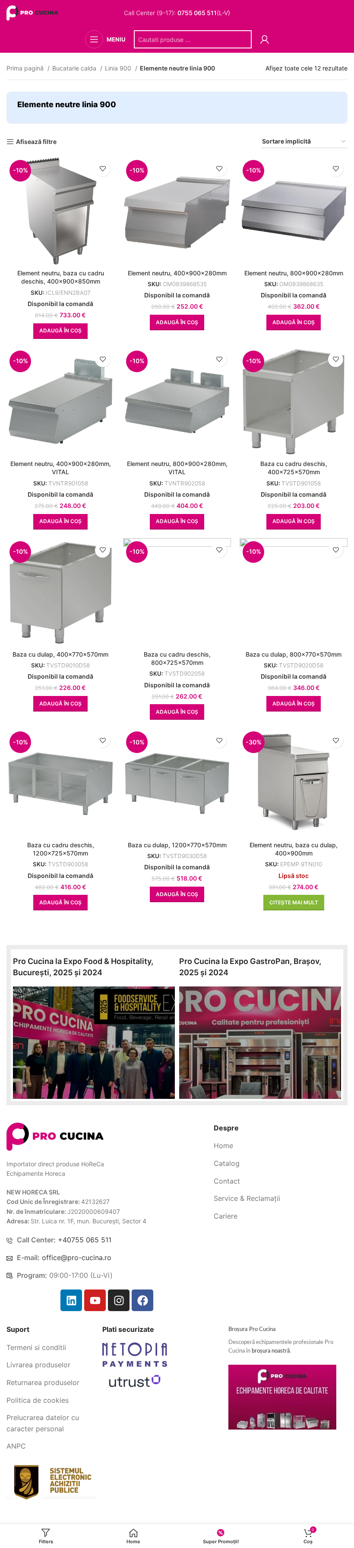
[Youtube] (95, 1300)
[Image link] (55, 1135)
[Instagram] (119, 1300)
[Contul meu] (264, 39)
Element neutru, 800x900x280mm (293, 273)
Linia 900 (119, 68)
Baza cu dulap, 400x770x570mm (60, 654)
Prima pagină (25, 68)
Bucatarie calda (75, 68)
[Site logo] (33, 12)
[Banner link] (94, 1042)
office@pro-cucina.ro (76, 1257)
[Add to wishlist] (102, 168)
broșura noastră (271, 1351)
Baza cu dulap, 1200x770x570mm (177, 845)
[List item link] (281, 1146)
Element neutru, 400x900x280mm (177, 273)
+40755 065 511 (84, 1239)
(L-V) (203, 13)
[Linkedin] (71, 1300)
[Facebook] (142, 1300)
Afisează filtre (36, 141)
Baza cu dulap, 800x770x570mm (293, 654)
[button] (60, 331)
